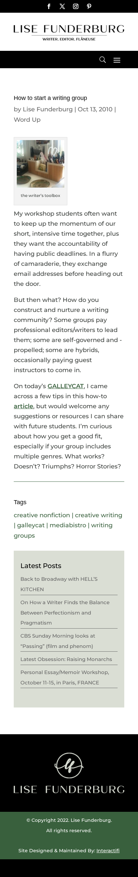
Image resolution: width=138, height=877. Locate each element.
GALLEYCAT (66, 386)
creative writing (98, 515)
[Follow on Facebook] (49, 6)
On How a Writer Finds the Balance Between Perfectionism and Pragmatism (65, 612)
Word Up (27, 119)
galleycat (31, 525)
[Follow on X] (62, 6)
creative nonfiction (42, 515)
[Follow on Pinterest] (89, 6)
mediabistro (68, 525)
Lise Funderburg (48, 109)
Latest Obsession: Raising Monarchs (66, 659)
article (23, 406)
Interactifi (108, 851)
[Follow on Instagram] (75, 6)
